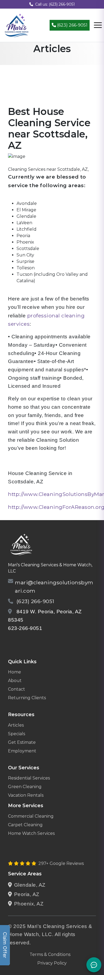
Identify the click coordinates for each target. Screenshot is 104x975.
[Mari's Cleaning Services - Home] (16, 24)
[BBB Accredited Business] (28, 642)
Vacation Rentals (25, 795)
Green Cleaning (25, 786)
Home (14, 672)
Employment (22, 750)
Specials (16, 733)
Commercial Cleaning (31, 816)
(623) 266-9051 (71, 25)
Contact (16, 689)
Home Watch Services (31, 833)
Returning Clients (27, 697)
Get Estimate (22, 742)
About (15, 680)
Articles (16, 725)
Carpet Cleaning (25, 824)
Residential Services (29, 778)
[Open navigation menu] (98, 25)
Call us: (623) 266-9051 (55, 4)
